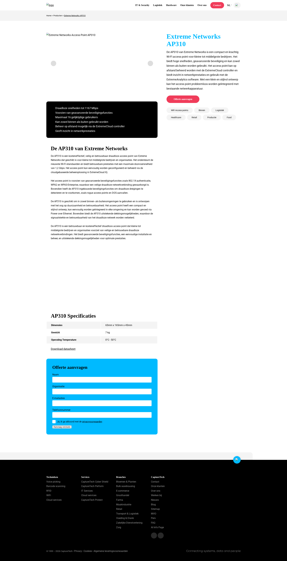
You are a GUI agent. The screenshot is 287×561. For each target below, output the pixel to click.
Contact (217, 5)
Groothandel (122, 495)
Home (48, 15)
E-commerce (122, 490)
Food (229, 117)
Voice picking (53, 481)
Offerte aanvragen (183, 99)
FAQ (153, 522)
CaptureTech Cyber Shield (94, 481)
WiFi (48, 495)
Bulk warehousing (125, 486)
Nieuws (155, 499)
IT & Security (142, 5)
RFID (48, 490)
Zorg (118, 527)
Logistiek (157, 5)
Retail (194, 117)
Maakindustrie (123, 504)
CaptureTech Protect (92, 499)
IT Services (87, 490)
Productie (211, 117)
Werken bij (156, 495)
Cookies (88, 551)
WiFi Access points (179, 110)
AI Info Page (157, 527)
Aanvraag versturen (62, 427)
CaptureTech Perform (92, 486)
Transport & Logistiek (127, 513)
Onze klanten (187, 5)
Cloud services (54, 499)
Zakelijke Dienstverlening (129, 522)
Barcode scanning (55, 486)
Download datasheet (63, 348)
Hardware (171, 5)
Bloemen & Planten (126, 481)
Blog (153, 504)
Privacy (78, 551)
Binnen (202, 110)
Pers (153, 518)
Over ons (202, 5)
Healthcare (176, 117)
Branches (121, 477)
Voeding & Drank (125, 518)
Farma (119, 499)
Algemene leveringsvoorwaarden (111, 551)
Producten (57, 15)
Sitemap (155, 509)
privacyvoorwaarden (92, 421)
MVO (153, 513)
